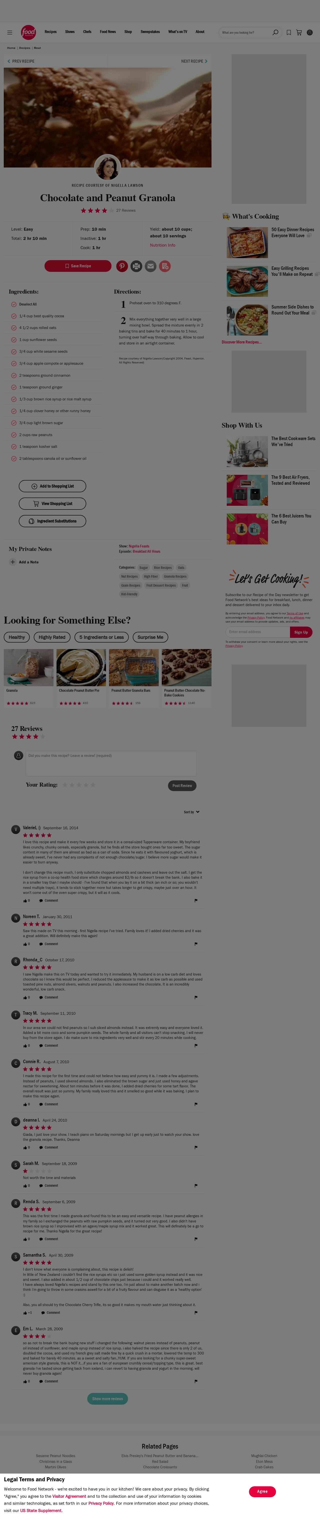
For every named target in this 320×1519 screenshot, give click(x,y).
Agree (262, 1492)
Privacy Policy (101, 1504)
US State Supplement (41, 1511)
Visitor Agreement (69, 1497)
